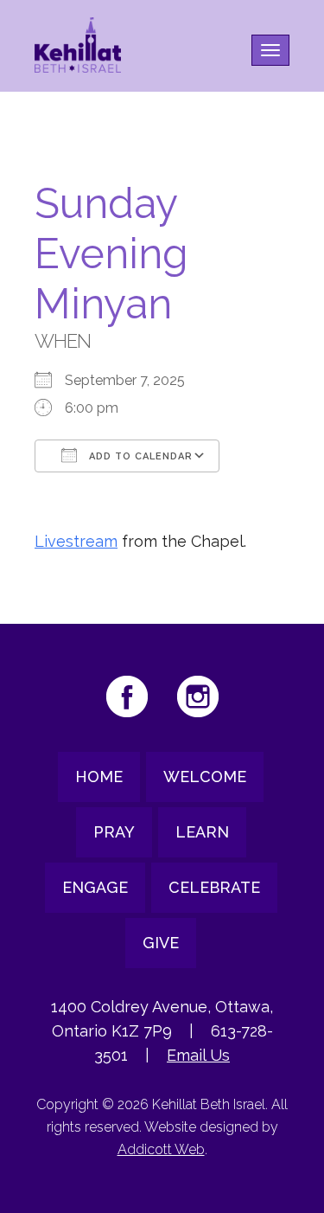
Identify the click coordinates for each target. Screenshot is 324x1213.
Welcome (204, 776)
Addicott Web (161, 1149)
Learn (202, 832)
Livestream (76, 541)
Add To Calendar (139, 456)
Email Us (198, 1055)
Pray (114, 832)
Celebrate (214, 887)
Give (161, 943)
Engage (95, 887)
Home (99, 776)
